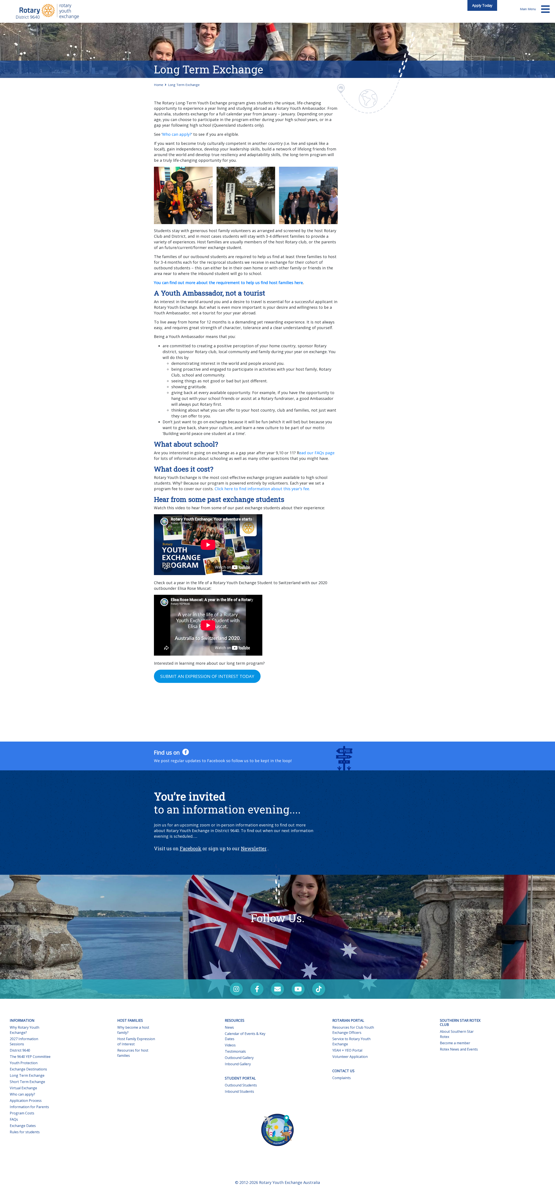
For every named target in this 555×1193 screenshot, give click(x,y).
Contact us (343, 1071)
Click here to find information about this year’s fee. (262, 488)
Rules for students (25, 1132)
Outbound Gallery (239, 1057)
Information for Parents (29, 1106)
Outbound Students (241, 1085)
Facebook (190, 848)
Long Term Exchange (27, 1075)
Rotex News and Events (459, 1049)
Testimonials (235, 1051)
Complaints (341, 1077)
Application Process (26, 1100)
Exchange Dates (23, 1125)
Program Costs (22, 1113)
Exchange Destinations (28, 1069)
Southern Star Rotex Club (460, 1022)
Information (22, 1020)
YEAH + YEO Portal (347, 1050)
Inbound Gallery (238, 1064)
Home (158, 84)
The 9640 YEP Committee (30, 1056)
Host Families (130, 1020)
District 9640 (20, 1050)
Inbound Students (239, 1091)
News (229, 1027)
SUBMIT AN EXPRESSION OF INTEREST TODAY (207, 676)
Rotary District (47, 11)
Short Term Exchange (27, 1081)
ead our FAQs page (317, 452)
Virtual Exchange (23, 1088)
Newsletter (253, 848)
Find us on (167, 752)
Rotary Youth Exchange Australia (289, 1182)
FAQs (14, 1119)
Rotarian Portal (348, 1020)
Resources (234, 1020)
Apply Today (482, 5)
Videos (230, 1045)
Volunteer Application (350, 1056)
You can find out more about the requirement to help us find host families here (228, 282)
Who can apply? (176, 134)
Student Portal (240, 1078)
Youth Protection (24, 1062)
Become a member (455, 1043)
